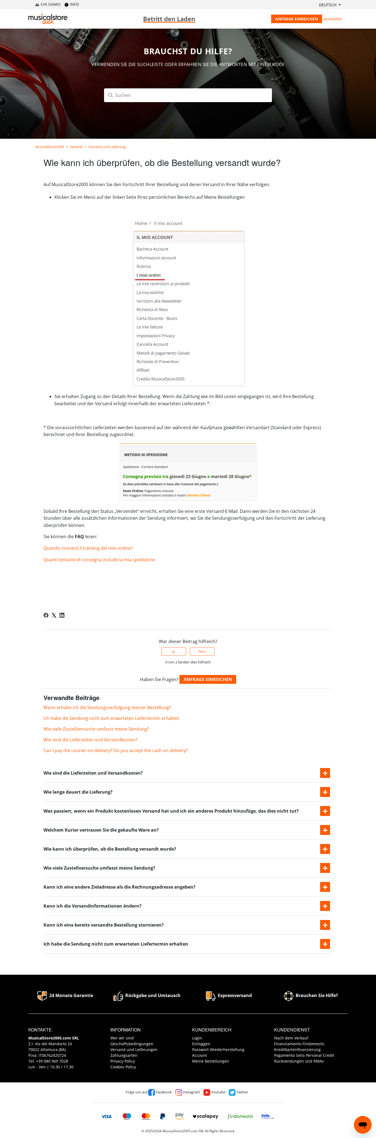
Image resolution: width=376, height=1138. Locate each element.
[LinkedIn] (61, 615)
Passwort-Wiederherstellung (218, 1049)
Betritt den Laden (169, 19)
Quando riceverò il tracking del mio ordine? (88, 548)
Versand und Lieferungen (133, 1049)
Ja (173, 651)
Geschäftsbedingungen (131, 1043)
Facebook (163, 1092)
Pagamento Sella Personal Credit (304, 1055)
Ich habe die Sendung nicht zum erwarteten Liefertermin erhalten (111, 718)
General (76, 146)
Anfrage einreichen (296, 18)
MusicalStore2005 (49, 146)
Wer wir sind (122, 1038)
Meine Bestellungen (210, 1061)
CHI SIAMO (50, 4)
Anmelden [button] (332, 18)
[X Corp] (53, 615)
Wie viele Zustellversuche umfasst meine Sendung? (96, 729)
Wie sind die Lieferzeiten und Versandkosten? (90, 740)
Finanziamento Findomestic (299, 1043)
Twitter (242, 1092)
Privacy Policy (122, 1061)
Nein (202, 651)
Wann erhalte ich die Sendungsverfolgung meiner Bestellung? (107, 707)
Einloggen (201, 1043)
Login (197, 1038)
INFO (74, 4)
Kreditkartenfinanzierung (297, 1049)
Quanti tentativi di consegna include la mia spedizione (99, 560)
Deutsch (328, 4)
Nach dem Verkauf (291, 1038)
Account (199, 1055)
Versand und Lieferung (107, 146)
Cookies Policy (123, 1066)
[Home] (47, 19)
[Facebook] (45, 615)
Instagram (191, 1092)
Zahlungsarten (123, 1055)
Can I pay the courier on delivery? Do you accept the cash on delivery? (115, 750)
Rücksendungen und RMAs (299, 1061)
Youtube (217, 1092)
